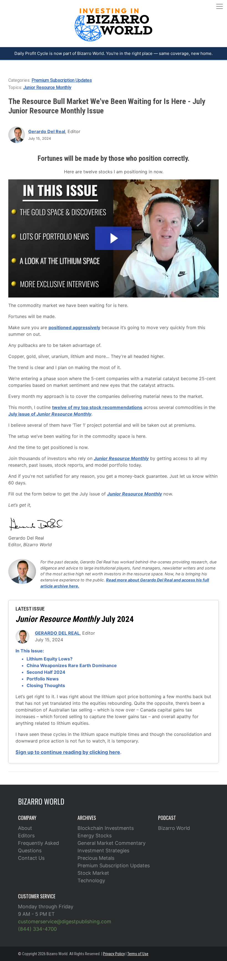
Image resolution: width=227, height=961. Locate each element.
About (25, 828)
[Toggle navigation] (219, 6)
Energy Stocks (95, 835)
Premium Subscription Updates (62, 80)
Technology (91, 880)
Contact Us (31, 858)
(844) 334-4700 (37, 929)
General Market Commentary (112, 843)
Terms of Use (137, 954)
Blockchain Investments (106, 828)
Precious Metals (96, 858)
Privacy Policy (114, 954)
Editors (26, 835)
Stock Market (93, 873)
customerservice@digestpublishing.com (64, 921)
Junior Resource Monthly (47, 87)
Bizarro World (174, 828)
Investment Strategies (103, 850)
